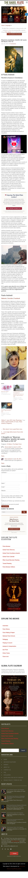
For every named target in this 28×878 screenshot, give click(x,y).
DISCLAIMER (7, 775)
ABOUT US (6, 767)
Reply (2, 456)
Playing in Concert (7, 643)
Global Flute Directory (9, 549)
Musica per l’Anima (4, 391)
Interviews (5, 625)
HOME (5, 759)
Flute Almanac (8, 32)
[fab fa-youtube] (11, 849)
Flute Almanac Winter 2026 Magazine (15, 827)
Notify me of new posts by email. (10, 504)
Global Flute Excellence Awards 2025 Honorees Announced (15, 820)
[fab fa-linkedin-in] (8, 849)
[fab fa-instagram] (5, 849)
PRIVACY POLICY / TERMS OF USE (13, 780)
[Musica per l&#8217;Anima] (6, 388)
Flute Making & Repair (9, 632)
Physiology (19, 420)
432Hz (3, 421)
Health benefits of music (11, 421)
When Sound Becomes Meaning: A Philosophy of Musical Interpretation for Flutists (16, 806)
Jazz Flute (5, 649)
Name (3, 483)
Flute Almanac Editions (9, 567)
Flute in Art (6, 656)
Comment (4, 472)
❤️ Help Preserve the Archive (14, 34)
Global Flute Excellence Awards (11, 553)
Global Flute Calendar (8, 556)
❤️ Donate (14, 853)
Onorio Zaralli (8, 447)
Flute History (6, 629)
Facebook (17, 298)
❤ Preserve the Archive (14, 528)
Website (3, 298)
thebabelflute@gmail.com (11, 846)
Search (23, 750)
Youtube (10, 298)
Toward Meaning (7, 563)
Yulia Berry (22, 866)
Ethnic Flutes (6, 653)
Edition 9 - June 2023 (6, 420)
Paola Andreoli (8, 459)
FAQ (5, 772)
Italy (14, 420)
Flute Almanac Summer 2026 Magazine (15, 789)
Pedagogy (5, 639)
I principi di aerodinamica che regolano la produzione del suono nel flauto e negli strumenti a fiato (18, 394)
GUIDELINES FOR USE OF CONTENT (13, 777)
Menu (26, 2)
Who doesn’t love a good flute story (11, 429)
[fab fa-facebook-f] (2, 849)
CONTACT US (7, 770)
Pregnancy (9, 423)
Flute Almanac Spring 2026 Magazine (15, 812)
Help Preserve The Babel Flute (14, 208)
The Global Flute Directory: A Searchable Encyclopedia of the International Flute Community (16, 797)
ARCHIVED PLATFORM (10, 762)
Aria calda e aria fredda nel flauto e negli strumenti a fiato (6, 410)
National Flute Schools (9, 636)
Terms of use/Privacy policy (14, 869)
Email (3, 487)
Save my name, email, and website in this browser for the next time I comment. (12, 496)
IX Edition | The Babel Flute (14, 444)
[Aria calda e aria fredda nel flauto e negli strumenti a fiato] (6, 405)
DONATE (6, 764)
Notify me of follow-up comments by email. (13, 501)
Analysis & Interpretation (9, 646)
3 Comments (12, 43)
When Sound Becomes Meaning (11, 560)
